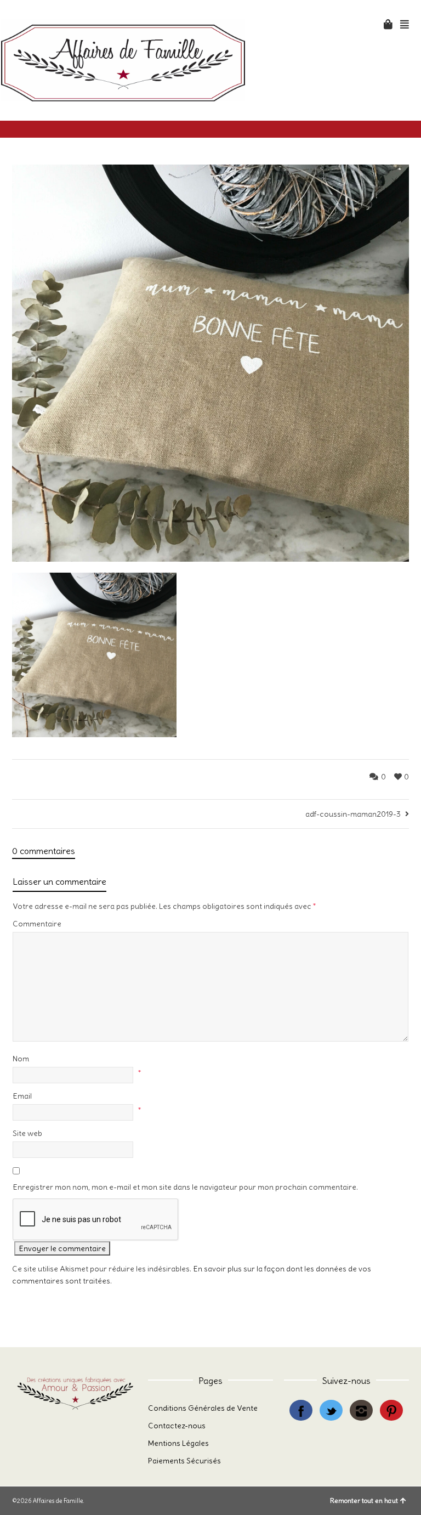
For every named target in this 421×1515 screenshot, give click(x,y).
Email (22, 1096)
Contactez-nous (177, 1426)
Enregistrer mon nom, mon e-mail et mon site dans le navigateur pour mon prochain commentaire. (185, 1187)
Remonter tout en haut (364, 1500)
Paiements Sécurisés (184, 1461)
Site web (27, 1133)
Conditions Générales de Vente (203, 1408)
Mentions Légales (178, 1443)
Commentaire (37, 924)
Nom (21, 1059)
